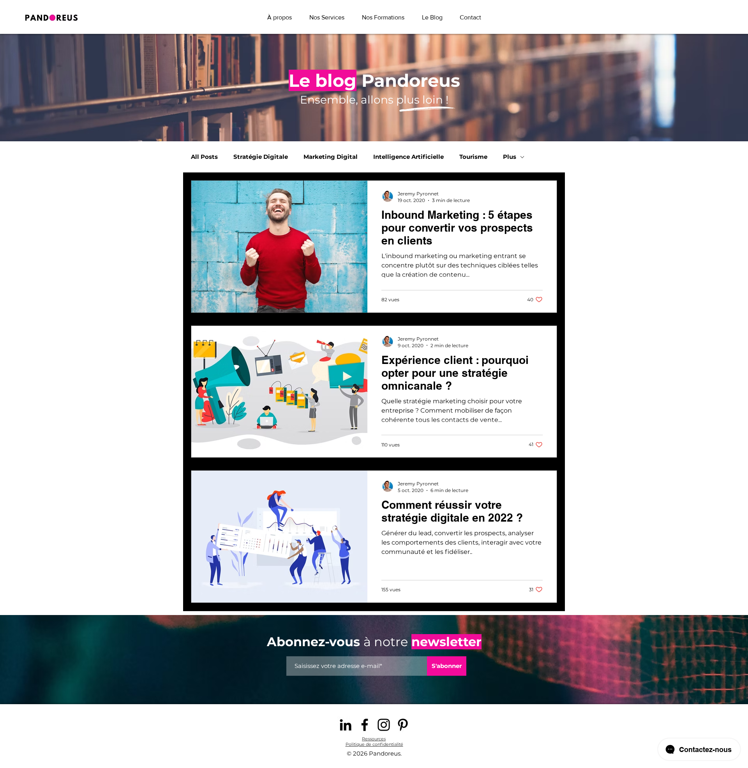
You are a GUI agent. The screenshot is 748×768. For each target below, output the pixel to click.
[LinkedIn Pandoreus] (345, 725)
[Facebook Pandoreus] (364, 725)
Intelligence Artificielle (408, 156)
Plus (509, 156)
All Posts (204, 156)
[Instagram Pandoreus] (384, 725)
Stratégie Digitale (260, 156)
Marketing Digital (330, 156)
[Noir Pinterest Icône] (403, 725)
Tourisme (473, 156)
